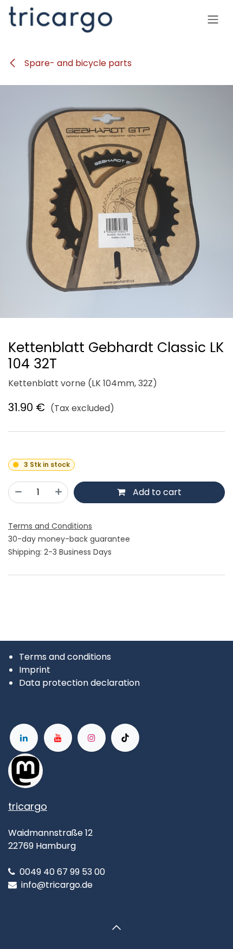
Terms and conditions (65, 657)
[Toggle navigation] (213, 20)
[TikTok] (125, 738)
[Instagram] (91, 738)
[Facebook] (77, 770)
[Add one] (58, 492)
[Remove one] (18, 492)
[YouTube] (58, 738)
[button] (116, 927)
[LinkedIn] (24, 738)
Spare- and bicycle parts (77, 63)
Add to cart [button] (156, 492)
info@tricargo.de (57, 885)
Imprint (34, 670)
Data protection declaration (79, 683)
